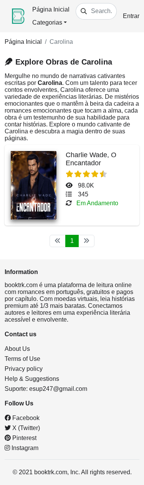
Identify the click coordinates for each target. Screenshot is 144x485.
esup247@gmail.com (58, 388)
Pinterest (23, 438)
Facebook (25, 418)
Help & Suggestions (32, 378)
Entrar (131, 16)
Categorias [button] (47, 22)
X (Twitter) (25, 428)
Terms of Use (22, 358)
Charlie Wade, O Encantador (91, 159)
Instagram (24, 448)
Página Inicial (51, 9)
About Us (17, 348)
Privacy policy (24, 368)
